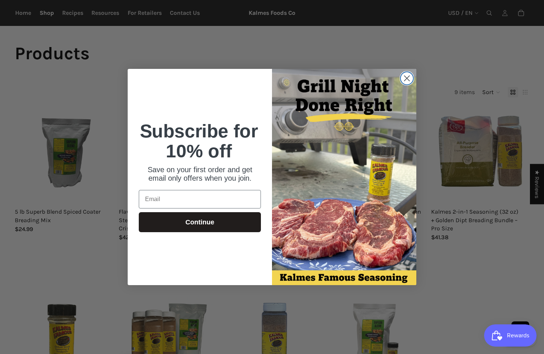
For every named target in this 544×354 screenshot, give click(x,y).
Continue (199, 222)
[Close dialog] (406, 78)
